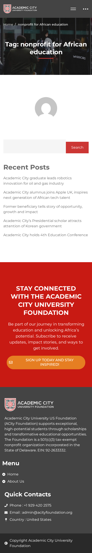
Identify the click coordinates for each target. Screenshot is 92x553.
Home (8, 24)
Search (77, 147)
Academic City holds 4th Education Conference (45, 235)
